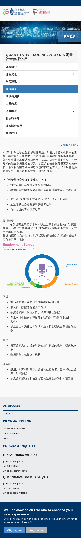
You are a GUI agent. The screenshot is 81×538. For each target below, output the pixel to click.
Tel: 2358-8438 (11, 488)
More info (26, 522)
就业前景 (11, 88)
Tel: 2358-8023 (11, 466)
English (65, 144)
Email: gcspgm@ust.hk (15, 470)
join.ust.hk (8, 413)
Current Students (12, 433)
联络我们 (11, 132)
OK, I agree (14, 530)
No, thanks (36, 530)
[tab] (40, 56)
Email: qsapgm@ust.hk (15, 492)
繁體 (75, 144)
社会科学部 (13, 118)
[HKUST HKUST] (16, 11)
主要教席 (11, 103)
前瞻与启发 (13, 96)
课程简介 (11, 66)
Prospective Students (14, 428)
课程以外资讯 (14, 125)
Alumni (7, 437)
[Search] (75, 2)
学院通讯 (11, 81)
